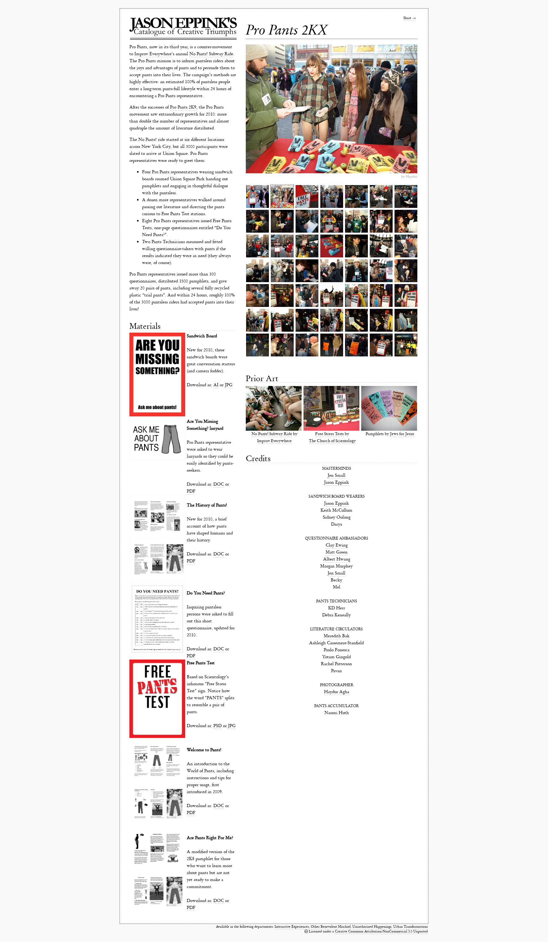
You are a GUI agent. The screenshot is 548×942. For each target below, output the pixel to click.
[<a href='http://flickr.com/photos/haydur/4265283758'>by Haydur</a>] (331, 270)
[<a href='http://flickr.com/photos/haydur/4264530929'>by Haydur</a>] (406, 246)
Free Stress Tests (329, 434)
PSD (217, 726)
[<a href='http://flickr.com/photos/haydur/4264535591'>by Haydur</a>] (406, 221)
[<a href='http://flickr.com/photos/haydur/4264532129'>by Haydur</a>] (356, 295)
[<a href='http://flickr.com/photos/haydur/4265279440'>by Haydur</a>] (307, 246)
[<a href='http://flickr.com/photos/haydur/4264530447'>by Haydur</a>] (282, 196)
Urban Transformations (410, 926)
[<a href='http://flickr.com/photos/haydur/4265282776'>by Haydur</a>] (282, 320)
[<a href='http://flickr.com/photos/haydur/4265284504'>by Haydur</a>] (406, 270)
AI (216, 385)
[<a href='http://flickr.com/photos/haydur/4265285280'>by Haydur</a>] (307, 320)
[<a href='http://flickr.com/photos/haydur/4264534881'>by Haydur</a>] (356, 320)
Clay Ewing (337, 545)
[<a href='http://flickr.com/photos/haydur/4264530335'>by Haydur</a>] (282, 246)
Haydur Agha (336, 692)
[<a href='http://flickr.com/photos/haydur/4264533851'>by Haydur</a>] (356, 345)
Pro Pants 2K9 (183, 107)
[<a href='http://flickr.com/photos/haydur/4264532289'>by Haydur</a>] (257, 246)
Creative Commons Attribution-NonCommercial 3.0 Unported (381, 931)
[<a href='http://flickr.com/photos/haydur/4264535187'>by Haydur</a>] (381, 295)
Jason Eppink (336, 482)
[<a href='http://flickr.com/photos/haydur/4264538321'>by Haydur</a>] (381, 345)
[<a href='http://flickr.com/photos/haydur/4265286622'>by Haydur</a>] (381, 221)
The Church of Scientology (332, 441)
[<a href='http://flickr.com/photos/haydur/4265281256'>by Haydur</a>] (257, 295)
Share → (409, 18)
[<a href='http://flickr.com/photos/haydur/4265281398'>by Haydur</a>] (331, 295)
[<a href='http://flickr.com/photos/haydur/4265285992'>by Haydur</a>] (356, 246)
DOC (218, 484)
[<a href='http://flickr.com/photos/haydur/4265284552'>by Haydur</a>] (257, 221)
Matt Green (337, 552)
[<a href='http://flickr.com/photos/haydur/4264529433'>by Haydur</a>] (356, 270)
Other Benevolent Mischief (330, 926)
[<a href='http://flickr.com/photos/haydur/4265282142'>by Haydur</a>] (307, 345)
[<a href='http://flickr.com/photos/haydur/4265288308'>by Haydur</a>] (257, 345)
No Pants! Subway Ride (211, 54)
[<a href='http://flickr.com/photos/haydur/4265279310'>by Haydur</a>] (307, 196)
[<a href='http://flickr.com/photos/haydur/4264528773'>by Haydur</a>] (331, 246)
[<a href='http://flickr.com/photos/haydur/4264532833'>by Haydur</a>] (406, 196)
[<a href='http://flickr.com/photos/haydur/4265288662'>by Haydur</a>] (406, 345)
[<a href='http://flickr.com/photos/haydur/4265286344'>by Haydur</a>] (406, 320)
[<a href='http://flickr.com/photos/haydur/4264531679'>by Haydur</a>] (356, 196)
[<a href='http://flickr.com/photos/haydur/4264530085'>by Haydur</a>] (381, 246)
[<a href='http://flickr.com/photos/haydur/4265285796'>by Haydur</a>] (406, 295)
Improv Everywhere (153, 54)
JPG (228, 385)
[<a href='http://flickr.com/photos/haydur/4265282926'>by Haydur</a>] (257, 270)
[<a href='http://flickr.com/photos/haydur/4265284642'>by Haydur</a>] (282, 295)
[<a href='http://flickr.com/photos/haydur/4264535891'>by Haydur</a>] (381, 320)
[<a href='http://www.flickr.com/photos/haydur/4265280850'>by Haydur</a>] (331, 196)
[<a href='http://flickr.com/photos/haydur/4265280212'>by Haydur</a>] (381, 270)
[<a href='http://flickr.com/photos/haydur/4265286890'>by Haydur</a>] (307, 270)
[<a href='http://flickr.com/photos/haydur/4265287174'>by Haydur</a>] (282, 221)
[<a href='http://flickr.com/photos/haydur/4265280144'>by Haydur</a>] (356, 221)
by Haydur (409, 176)
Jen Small (336, 475)
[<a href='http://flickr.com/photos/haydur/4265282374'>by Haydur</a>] (257, 320)
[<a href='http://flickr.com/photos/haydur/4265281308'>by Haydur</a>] (381, 196)
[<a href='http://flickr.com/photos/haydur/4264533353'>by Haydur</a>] (307, 221)
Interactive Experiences (292, 926)
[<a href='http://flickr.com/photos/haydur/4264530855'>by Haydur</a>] (307, 295)
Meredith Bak (336, 636)
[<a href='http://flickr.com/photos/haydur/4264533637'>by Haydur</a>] (331, 320)
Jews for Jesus (402, 434)
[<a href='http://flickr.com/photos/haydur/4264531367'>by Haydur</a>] (282, 270)
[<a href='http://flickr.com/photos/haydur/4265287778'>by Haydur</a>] (282, 345)
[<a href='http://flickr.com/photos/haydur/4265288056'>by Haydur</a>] (331, 345)
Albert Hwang (336, 559)
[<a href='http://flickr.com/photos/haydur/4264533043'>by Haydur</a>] (331, 221)
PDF (191, 491)
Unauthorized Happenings (371, 926)
